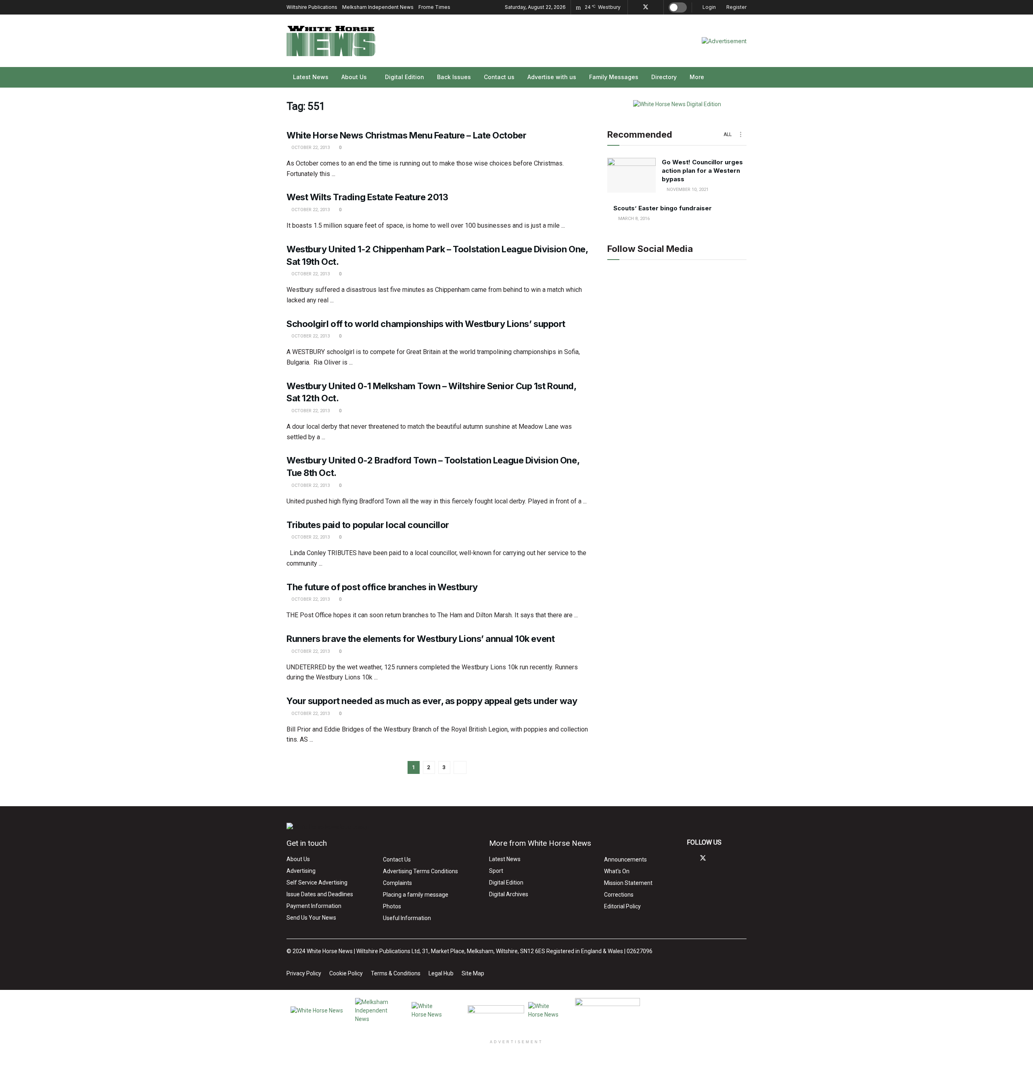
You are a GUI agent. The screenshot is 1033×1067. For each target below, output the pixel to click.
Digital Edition (404, 76)
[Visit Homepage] (330, 41)
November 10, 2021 (687, 189)
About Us (354, 76)
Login (708, 7)
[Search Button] (743, 77)
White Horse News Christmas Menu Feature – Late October (406, 135)
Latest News (310, 76)
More (697, 76)
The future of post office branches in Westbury (382, 587)
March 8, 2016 (633, 218)
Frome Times (434, 7)
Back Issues (454, 76)
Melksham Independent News (378, 7)
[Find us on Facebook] (635, 7)
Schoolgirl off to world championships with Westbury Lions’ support (425, 324)
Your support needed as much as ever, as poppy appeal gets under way (431, 701)
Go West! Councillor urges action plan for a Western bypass (702, 170)
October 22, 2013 (310, 147)
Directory (664, 76)
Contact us (499, 76)
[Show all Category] (740, 134)
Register (736, 7)
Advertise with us (551, 76)
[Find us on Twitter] (645, 7)
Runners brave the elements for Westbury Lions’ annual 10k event (420, 638)
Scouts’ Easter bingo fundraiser (662, 208)
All (728, 134)
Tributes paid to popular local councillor (367, 525)
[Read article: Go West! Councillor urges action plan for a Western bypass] (631, 175)
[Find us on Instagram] (656, 7)
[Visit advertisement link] (724, 41)
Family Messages (613, 76)
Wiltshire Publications (311, 7)
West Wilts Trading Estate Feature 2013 (367, 197)
